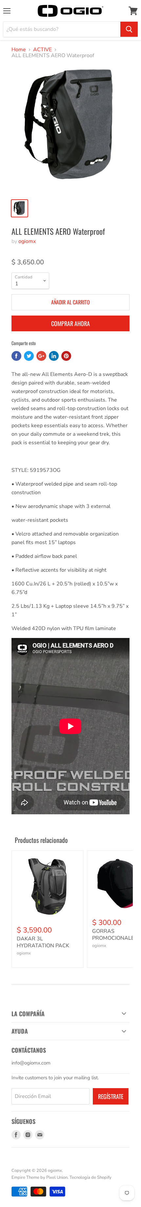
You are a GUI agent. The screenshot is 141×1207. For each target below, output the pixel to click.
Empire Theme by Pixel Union (39, 1177)
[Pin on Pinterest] (66, 356)
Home (18, 50)
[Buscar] (129, 29)
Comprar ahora (70, 323)
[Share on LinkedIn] (54, 356)
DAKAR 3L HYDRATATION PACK (43, 942)
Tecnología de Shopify (90, 1177)
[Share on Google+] (41, 356)
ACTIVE (42, 50)
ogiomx (27, 241)
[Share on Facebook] (16, 356)
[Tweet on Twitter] (29, 356)
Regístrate (110, 1096)
